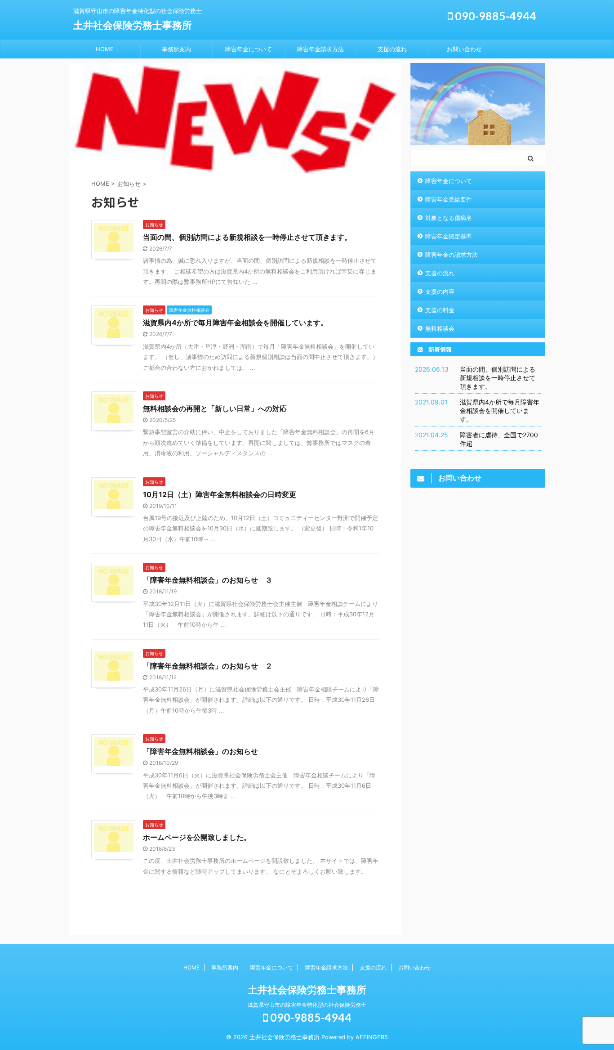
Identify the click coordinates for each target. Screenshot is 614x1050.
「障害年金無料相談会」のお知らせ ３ (207, 579)
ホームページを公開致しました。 (197, 837)
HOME (105, 49)
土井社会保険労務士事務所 (132, 25)
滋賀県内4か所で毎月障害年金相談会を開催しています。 (235, 322)
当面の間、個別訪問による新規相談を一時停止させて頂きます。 (247, 237)
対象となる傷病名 (448, 217)
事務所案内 (176, 49)
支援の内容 (439, 291)
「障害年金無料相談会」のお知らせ (200, 751)
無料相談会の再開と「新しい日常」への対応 (215, 408)
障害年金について (248, 49)
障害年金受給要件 (448, 199)
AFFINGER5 (372, 1037)
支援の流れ (392, 49)
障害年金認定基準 (448, 236)
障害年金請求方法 (320, 49)
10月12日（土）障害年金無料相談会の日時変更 (219, 494)
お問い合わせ (464, 49)
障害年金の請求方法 (451, 254)
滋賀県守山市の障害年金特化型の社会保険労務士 (307, 1004)
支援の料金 (439, 310)
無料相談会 (439, 328)
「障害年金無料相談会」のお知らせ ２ (207, 665)
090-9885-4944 (494, 15)
